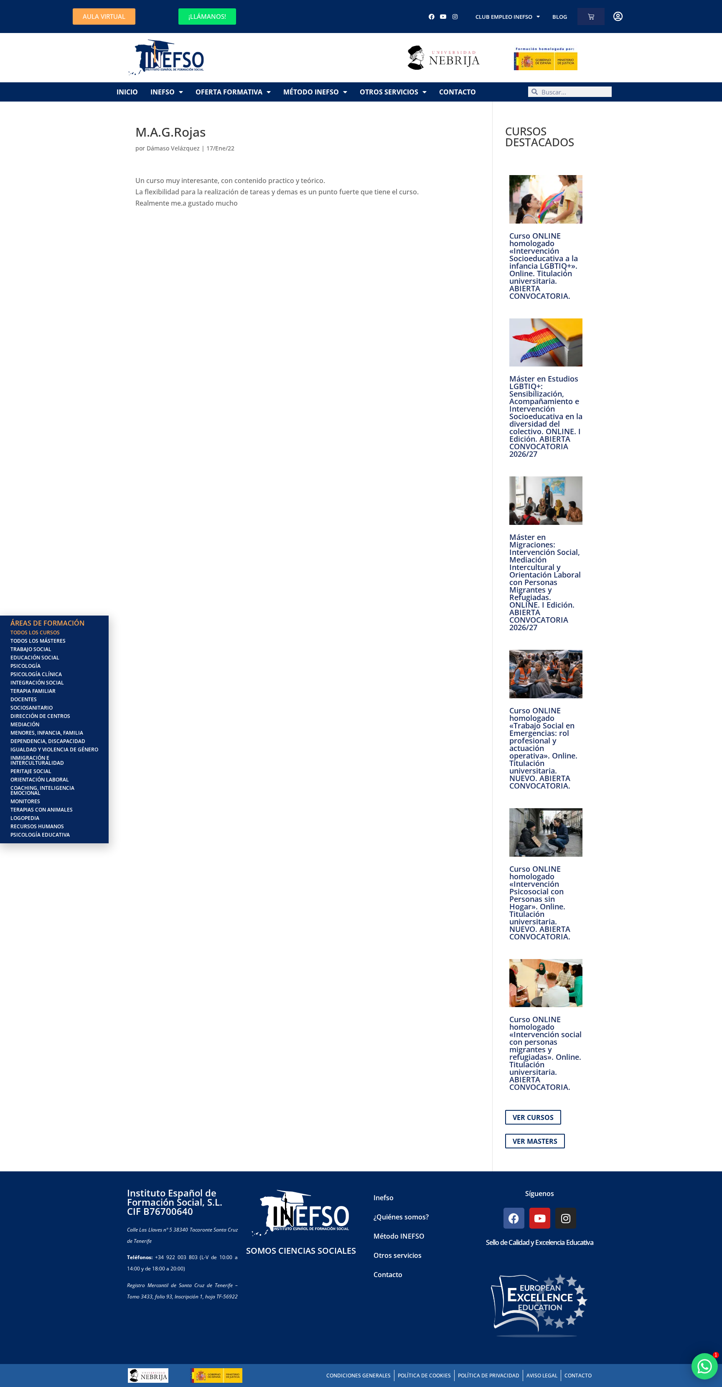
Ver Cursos (533, 1117)
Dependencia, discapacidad (47, 741)
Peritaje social (30, 771)
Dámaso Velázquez (173, 148)
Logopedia (24, 818)
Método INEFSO (311, 92)
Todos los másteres (38, 640)
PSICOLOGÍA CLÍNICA (36, 674)
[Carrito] (591, 16)
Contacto (457, 92)
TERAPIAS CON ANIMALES (41, 809)
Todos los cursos (35, 632)
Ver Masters (535, 1141)
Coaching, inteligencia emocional (42, 790)
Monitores (25, 801)
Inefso (162, 92)
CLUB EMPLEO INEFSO (503, 16)
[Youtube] (443, 17)
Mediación (24, 724)
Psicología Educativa (40, 834)
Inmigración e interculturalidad (37, 760)
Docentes (23, 699)
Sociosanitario (31, 707)
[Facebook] (431, 17)
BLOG (559, 16)
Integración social (37, 682)
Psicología (25, 665)
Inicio (127, 92)
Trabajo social (30, 649)
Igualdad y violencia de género (54, 749)
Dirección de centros (40, 716)
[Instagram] (455, 17)
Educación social (34, 657)
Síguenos (539, 1193)
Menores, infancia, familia (46, 732)
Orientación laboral (39, 779)
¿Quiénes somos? (401, 1217)
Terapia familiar (33, 691)
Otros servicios (389, 92)
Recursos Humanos (37, 826)
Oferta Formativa (229, 92)
